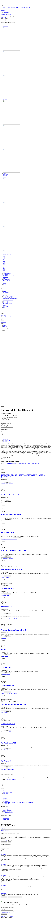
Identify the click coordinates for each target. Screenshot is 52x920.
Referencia (3, 423)
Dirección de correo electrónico (7, 907)
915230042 (3, 828)
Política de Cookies (7, 810)
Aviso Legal (5, 808)
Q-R (4, 257)
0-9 (4, 258)
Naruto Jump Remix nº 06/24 (11, 514)
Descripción (5, 439)
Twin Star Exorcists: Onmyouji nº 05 (13, 630)
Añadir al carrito (4, 429)
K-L (4, 263)
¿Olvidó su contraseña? (5, 912)
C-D (4, 266)
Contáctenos (6, 801)
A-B (4, 262)
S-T (4, 261)
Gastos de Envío (6, 803)
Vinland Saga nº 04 (7, 685)
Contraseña (3, 909)
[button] (3, 854)
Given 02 (4, 649)
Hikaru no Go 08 (6, 607)
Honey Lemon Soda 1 (8, 532)
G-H (4, 256)
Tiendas (5, 798)
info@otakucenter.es (5, 830)
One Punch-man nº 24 (8, 743)
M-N (4, 267)
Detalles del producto (7, 440)
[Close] (1, 288)
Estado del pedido (7, 799)
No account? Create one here (7, 916)
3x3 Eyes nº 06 (5, 667)
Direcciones (5, 793)
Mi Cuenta (5, 790)
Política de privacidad (11, 779)
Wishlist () (3, 10)
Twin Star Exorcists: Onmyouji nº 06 (13, 704)
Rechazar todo (4, 842)
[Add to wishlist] (1, 431)
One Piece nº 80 (6, 761)
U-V (4, 264)
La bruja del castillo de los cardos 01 (13, 550)
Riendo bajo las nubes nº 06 (10, 495)
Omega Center (6, 819)
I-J (3, 259)
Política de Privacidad (8, 811)
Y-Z (4, 272)
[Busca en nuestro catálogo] (13, 16)
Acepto (9, 842)
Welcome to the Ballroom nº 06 (11, 569)
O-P (4, 270)
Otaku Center (6, 818)
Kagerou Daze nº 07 (7, 589)
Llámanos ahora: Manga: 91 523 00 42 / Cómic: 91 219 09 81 (16, 7)
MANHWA (5, 174)
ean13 (2, 457)
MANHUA (5, 175)
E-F (4, 269)
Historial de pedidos (7, 792)
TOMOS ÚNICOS (7, 254)
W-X (4, 268)
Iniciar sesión (3, 315)
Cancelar (3, 895)
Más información (4, 840)
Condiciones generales (8, 812)
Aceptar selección (11, 897)
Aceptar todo (19, 897)
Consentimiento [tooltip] (4, 846)
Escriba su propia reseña (6, 413)
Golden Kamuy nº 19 (8, 724)
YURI (4, 177)
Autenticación (6, 12)
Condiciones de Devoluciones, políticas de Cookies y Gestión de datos (18, 802)
